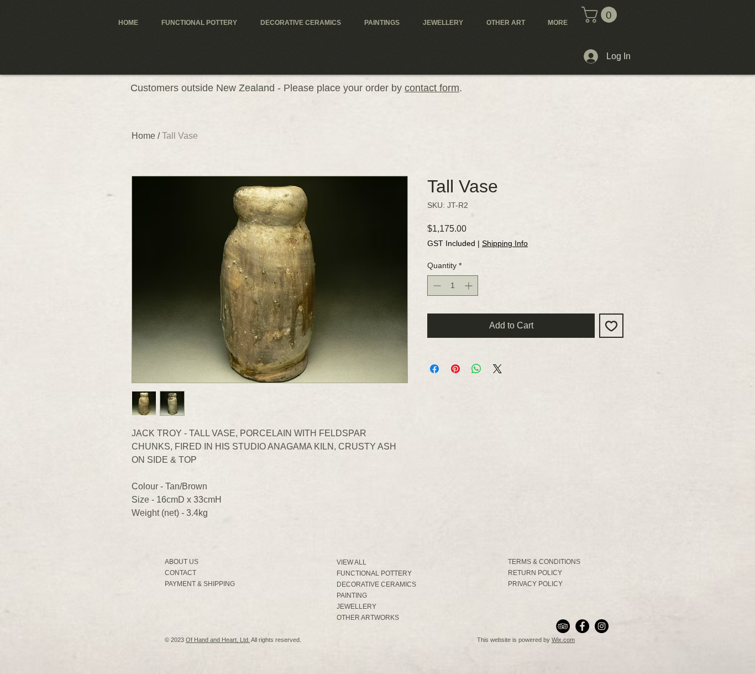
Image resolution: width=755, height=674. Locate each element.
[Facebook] (582, 626)
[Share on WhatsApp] (476, 368)
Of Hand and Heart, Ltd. (218, 639)
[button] (601, 15)
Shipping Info (505, 243)
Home (143, 135)
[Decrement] (436, 285)
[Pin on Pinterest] (455, 368)
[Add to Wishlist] (611, 326)
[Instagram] (602, 626)
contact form (432, 87)
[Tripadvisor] (563, 626)
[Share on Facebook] (434, 368)
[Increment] (469, 285)
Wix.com (563, 639)
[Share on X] (497, 368)
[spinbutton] (453, 285)
